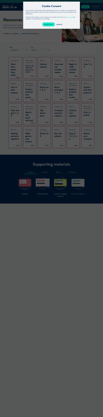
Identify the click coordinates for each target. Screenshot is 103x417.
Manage (59, 24)
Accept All (48, 24)
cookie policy (69, 17)
